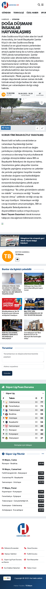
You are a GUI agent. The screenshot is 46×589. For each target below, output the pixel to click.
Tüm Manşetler (32, 560)
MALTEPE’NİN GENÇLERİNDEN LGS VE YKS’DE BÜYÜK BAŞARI (33, 313)
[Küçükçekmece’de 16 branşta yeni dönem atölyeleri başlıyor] (12, 304)
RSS (8, 578)
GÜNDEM (6, 13)
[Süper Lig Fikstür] (43, 454)
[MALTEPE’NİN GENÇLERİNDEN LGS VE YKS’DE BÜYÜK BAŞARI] (34, 304)
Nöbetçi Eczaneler (11, 548)
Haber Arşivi (31, 568)
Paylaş (7, 128)
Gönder (7, 373)
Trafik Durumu (32, 554)
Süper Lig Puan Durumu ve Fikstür (12, 561)
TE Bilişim (28, 586)
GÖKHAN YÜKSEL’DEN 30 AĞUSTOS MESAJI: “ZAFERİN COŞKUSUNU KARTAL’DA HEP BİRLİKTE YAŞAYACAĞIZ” (12, 290)
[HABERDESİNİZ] (10, 4)
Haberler (5, 19)
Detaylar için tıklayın (23, 445)
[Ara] (39, 5)
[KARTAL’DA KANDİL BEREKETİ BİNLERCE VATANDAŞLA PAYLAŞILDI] (12, 325)
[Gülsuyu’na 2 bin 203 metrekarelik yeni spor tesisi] (34, 279)
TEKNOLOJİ (18, 13)
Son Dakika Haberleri (12, 568)
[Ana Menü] (42, 5)
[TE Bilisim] (7, 256)
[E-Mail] (17, 260)
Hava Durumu (32, 548)
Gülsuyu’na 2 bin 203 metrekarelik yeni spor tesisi (33, 288)
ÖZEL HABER (32, 13)
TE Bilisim (19, 254)
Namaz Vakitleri (11, 554)
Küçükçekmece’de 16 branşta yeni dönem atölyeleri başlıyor (10, 313)
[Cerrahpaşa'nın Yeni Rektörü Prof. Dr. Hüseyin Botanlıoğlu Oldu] (34, 325)
